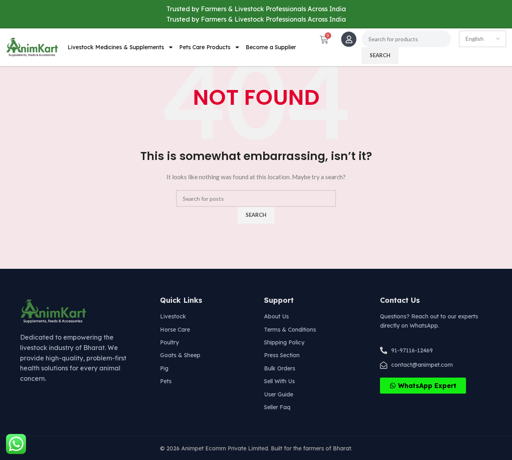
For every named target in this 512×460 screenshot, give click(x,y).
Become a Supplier (271, 47)
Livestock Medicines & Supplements (116, 47)
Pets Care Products (204, 47)
